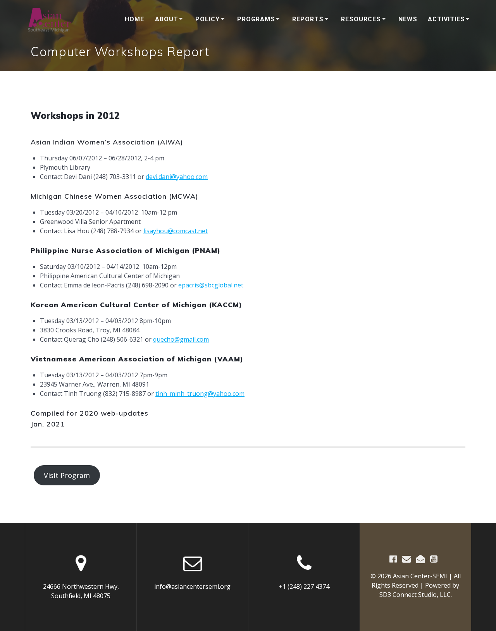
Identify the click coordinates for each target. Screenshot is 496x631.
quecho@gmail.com (181, 339)
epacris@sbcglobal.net (210, 285)
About (166, 19)
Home (134, 19)
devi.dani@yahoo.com (177, 176)
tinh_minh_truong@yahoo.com (200, 393)
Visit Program (67, 475)
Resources (361, 19)
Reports (308, 19)
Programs (256, 19)
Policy (207, 19)
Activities (446, 19)
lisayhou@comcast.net (175, 231)
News (407, 19)
